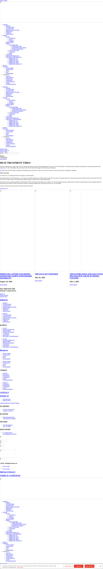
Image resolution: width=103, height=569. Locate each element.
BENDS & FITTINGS (17, 49)
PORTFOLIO (9, 78)
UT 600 (2, 170)
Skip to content (3, 0)
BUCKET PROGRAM (8, 329)
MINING (8, 26)
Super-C (11, 39)
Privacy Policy (6, 466)
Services (5, 65)
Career (4, 378)
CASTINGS (9, 54)
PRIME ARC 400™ (14, 62)
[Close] (100, 566)
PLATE (8, 36)
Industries (5, 24)
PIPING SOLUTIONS (8, 332)
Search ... (2, 153)
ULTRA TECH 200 (14, 50)
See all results (4, 157)
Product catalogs (10, 68)
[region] (51, 566)
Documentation (9, 73)
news (7, 72)
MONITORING (10, 42)
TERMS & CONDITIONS (10, 476)
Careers (8, 83)
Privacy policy (20, 567)
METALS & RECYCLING (12, 30)
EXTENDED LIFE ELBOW (19, 47)
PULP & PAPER (10, 27)
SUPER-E (11, 41)
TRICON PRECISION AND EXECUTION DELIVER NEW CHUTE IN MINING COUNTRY (86, 276)
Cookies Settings (67, 566)
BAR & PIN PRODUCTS (12, 55)
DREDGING (9, 31)
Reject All (79, 566)
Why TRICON (9, 77)
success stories (9, 69)
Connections (12, 51)
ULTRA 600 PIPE (13, 45)
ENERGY (8, 32)
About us (8, 76)
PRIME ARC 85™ (13, 59)
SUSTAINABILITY (11, 84)
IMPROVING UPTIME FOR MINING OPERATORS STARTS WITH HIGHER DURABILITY (16, 276)
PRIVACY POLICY (7, 472)
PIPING (8, 43)
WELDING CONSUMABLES (13, 57)
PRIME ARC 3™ (13, 58)
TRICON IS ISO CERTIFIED (46, 274)
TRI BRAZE (12, 38)
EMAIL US (4, 396)
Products (5, 35)
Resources (5, 66)
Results (2, 156)
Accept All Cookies (90, 566)
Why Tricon (6, 374)
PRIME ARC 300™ (14, 61)
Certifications (9, 80)
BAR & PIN (6, 335)
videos (7, 70)
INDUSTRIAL (9, 34)
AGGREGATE (9, 28)
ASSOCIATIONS (10, 81)
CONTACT (4, 392)
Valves (10, 53)
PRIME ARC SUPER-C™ (15, 64)
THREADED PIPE (17, 46)
